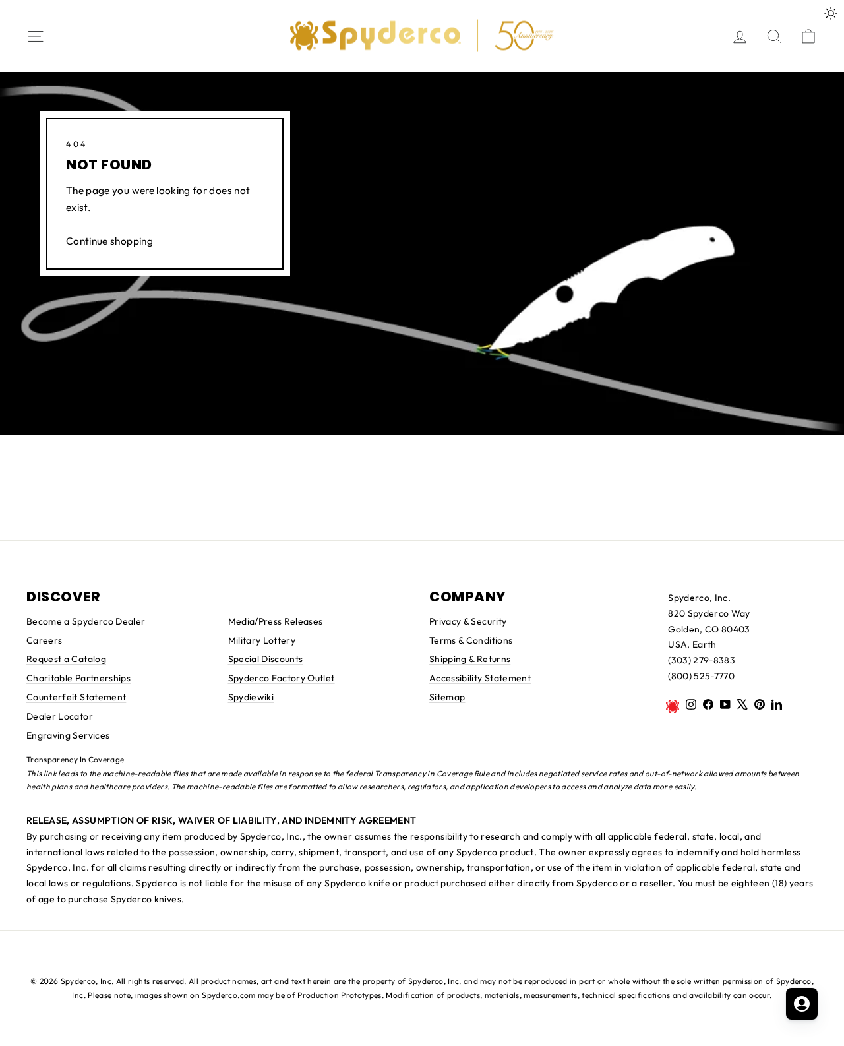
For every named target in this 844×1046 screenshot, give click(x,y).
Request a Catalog (66, 659)
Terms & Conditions (470, 640)
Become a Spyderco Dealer (85, 621)
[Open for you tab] (802, 1004)
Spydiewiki (251, 697)
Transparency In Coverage (75, 759)
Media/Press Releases (275, 621)
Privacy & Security (467, 621)
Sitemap (447, 697)
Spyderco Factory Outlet (281, 678)
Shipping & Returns (469, 659)
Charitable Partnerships (78, 678)
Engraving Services (67, 735)
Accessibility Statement (480, 678)
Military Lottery (262, 640)
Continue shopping (109, 241)
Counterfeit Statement (76, 697)
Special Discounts (265, 659)
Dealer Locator (59, 716)
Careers (44, 640)
